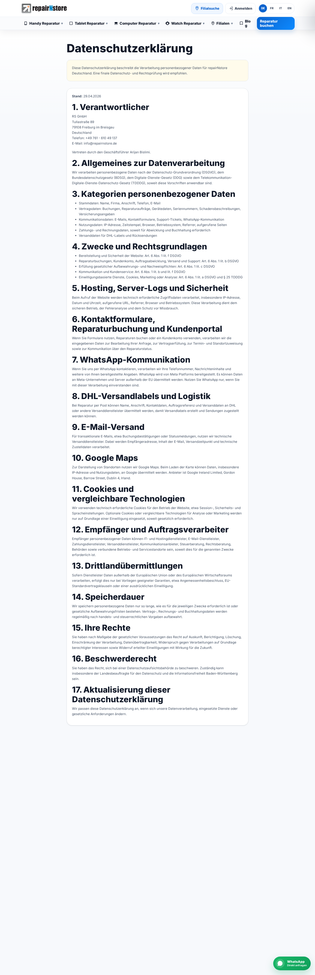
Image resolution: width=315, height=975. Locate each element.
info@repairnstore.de (100, 143)
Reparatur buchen (269, 23)
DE (263, 8)
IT (280, 8)
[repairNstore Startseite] (44, 8)
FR (272, 8)
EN (289, 8)
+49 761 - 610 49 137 (101, 138)
